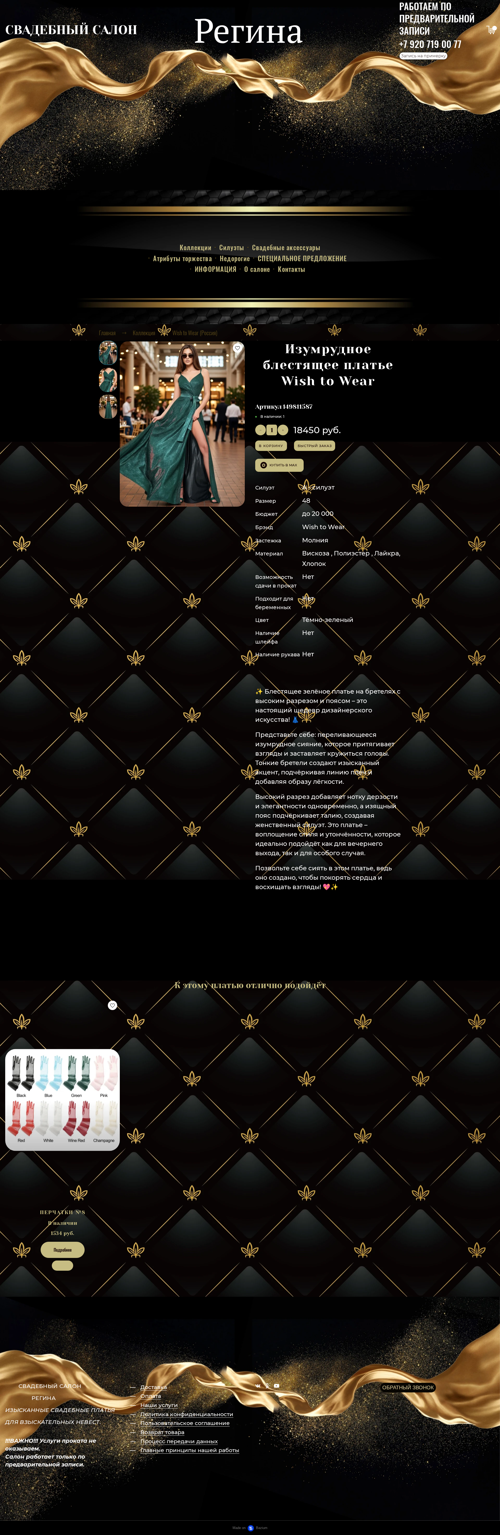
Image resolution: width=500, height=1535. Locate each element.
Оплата (150, 1396)
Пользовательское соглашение (185, 1423)
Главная (107, 332)
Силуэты (231, 247)
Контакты (291, 269)
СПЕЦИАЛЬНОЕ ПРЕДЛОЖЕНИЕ (302, 258)
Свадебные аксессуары (286, 247)
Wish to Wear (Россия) (194, 332)
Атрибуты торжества (182, 258)
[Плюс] (283, 430)
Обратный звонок (408, 1387)
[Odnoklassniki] (267, 1386)
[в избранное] (237, 348)
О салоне (257, 269)
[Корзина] (490, 30)
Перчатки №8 (62, 1212)
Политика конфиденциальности (186, 1414)
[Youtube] (276, 1386)
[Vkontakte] (257, 1386)
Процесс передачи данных (179, 1441)
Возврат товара (162, 1432)
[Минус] (260, 430)
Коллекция (144, 332)
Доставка (153, 1387)
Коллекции (195, 247)
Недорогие (235, 258)
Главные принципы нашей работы (189, 1450)
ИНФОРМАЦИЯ (216, 269)
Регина (248, 30)
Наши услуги (159, 1405)
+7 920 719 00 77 (430, 44)
